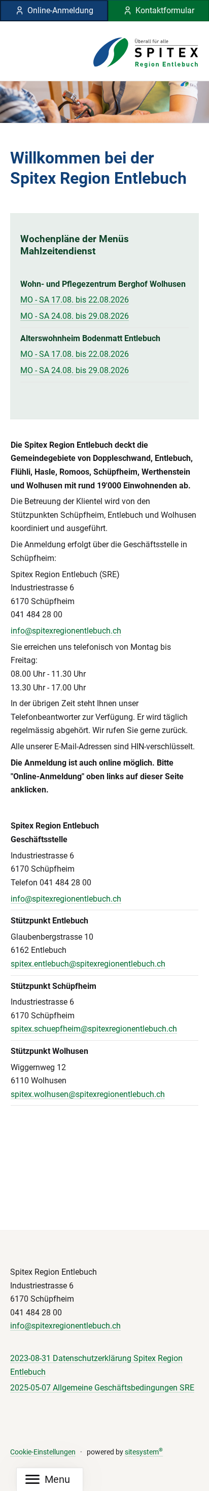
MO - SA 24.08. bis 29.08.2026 (74, 316)
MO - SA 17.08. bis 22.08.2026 (74, 300)
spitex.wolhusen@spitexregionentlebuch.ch (88, 1094)
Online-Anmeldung (60, 10)
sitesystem (144, 1452)
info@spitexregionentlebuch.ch (66, 631)
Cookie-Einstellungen (43, 1452)
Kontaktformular (164, 10)
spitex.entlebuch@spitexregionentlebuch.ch (88, 964)
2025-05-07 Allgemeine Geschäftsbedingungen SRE (102, 1388)
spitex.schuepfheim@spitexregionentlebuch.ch (94, 1029)
